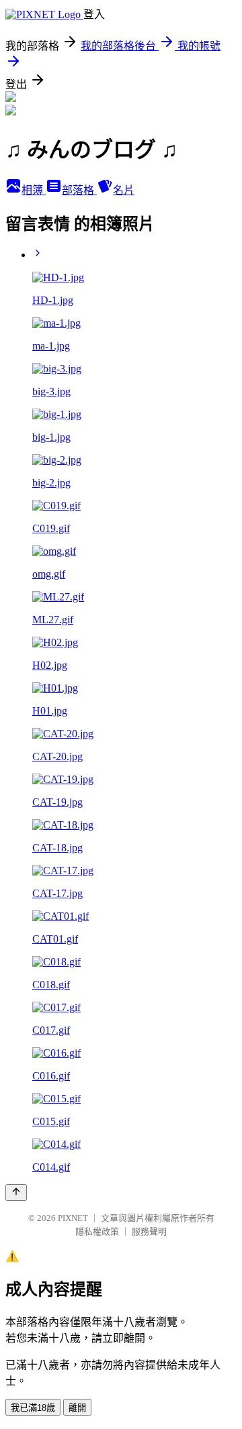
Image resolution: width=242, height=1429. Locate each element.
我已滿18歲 (33, 1408)
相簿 (34, 190)
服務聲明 (149, 1231)
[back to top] (16, 1192)
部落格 (79, 190)
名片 (123, 190)
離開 (77, 1408)
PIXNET (73, 1218)
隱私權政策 (97, 1231)
